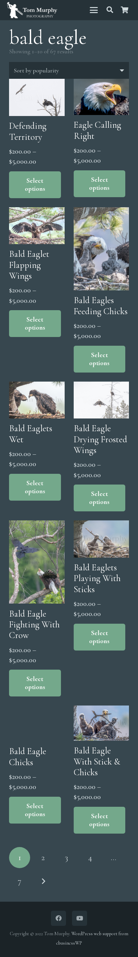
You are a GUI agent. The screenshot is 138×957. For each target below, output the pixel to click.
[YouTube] (79, 918)
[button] (93, 10)
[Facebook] (58, 918)
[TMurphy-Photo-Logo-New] (32, 10)
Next (43, 881)
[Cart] (124, 10)
